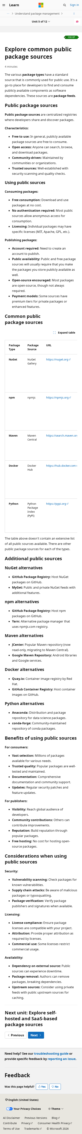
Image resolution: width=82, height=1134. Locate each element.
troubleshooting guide (51, 1053)
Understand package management (37, 13)
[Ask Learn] (77, 22)
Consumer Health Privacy (54, 1123)
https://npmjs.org (57, 397)
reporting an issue (62, 1059)
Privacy (25, 1123)
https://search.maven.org (62, 435)
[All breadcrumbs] (8, 14)
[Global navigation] (4, 5)
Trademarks (31, 1128)
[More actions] (74, 14)
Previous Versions (36, 1118)
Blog (54, 1118)
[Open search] (64, 5)
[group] (41, 435)
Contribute (10, 1123)
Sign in (74, 5)
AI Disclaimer (11, 1118)
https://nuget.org (57, 359)
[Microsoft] (41, 5)
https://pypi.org (56, 503)
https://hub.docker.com (61, 465)
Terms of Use (11, 1128)
